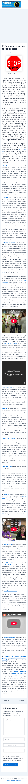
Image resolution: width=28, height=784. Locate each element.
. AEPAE (4, 408)
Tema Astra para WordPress (14, 780)
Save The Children (7, 564)
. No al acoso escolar (8, 438)
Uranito (4, 273)
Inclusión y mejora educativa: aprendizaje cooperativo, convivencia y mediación (14, 658)
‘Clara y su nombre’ (9, 242)
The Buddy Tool (7, 466)
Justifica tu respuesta (10, 591)
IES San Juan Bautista (18, 673)
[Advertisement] (14, 23)
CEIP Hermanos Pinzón (10, 343)
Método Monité (8, 544)
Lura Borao (6, 197)
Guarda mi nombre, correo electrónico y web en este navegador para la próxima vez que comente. (12, 758)
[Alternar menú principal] (24, 4)
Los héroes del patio (10, 563)
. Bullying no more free (8, 387)
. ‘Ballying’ (6, 494)
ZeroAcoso (6, 166)
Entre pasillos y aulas (9, 637)
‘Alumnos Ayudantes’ (19, 671)
